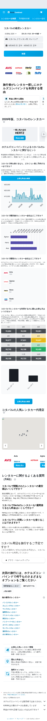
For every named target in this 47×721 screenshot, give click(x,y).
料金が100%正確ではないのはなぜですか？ (21, 709)
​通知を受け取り (21, 104)
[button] (3, 12)
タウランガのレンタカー (11, 625)
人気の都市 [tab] (8, 591)
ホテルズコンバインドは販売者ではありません (22, 701)
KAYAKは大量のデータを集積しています (20, 705)
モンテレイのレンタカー (11, 628)
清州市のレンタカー (10, 631)
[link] (20, 138)
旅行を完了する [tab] (29, 586)
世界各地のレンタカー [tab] (12, 586)
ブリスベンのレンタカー (11, 615)
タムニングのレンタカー (11, 605)
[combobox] (11, 33)
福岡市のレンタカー (10, 612)
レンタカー (10, 719)
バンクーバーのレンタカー (12, 621)
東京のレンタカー (9, 618)
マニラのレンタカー (10, 609)
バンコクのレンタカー (10, 602)
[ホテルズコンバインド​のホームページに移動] (15, 12)
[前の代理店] (5, 446)
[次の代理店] (41, 446)
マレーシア (20, 719)
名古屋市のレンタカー (10, 634)
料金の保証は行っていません (16, 694)
